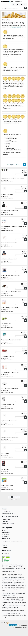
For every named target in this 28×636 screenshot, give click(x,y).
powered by (3, 622)
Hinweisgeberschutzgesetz (8, 523)
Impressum (25, 627)
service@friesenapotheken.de (11, 516)
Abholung (6, 553)
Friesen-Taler (5, 521)
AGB (19, 625)
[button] (13, 4)
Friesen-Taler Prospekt (16, 27)
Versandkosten (4, 566)
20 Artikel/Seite (10, 164)
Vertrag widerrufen (13, 625)
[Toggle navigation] (25, 4)
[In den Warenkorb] (25, 175)
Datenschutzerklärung (17, 627)
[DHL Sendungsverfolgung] (6, 547)
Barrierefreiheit (24, 625)
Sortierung (18, 164)
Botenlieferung (7, 550)
